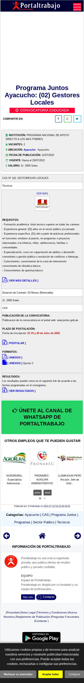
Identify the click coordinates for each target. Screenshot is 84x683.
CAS (45, 515)
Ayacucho (30, 149)
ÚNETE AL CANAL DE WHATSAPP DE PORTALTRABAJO (45, 417)
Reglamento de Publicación (33, 616)
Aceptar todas (50, 674)
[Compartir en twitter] (77, 118)
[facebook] (58, 118)
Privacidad (13, 612)
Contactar (41, 620)
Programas (22, 522)
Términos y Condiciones (52, 612)
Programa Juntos (63, 515)
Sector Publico (43, 522)
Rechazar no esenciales (18, 674)
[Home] (42, 537)
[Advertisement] (42, 48)
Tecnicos (63, 522)
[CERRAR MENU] (77, 7)
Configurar (74, 674)
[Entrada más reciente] (6, 537)
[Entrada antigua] (77, 537)
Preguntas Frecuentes (65, 616)
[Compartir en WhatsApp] (67, 118)
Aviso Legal (28, 612)
